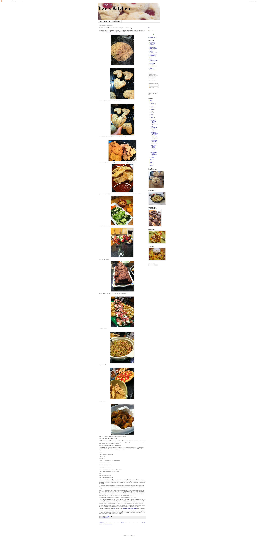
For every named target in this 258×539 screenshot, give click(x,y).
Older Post (143, 522)
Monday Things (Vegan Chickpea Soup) (154, 129)
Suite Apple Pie (152, 63)
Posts (151, 85)
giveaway (106, 517)
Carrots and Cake (152, 47)
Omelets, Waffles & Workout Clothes (154, 143)
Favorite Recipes (116, 21)
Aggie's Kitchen (152, 42)
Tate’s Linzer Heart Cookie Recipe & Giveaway (154, 150)
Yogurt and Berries (152, 69)
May (151, 114)
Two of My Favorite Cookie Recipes (153, 141)
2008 (151, 165)
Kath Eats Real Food (153, 54)
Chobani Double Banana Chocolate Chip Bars (153, 154)
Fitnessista (151, 51)
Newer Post (101, 522)
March (152, 117)
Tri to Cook (151, 64)
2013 (151, 101)
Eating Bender (152, 50)
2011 (151, 160)
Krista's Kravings (152, 55)
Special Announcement (153, 127)
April (152, 115)
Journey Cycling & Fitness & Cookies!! (153, 146)
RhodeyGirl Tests (152, 61)
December (153, 103)
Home (100, 21)
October (152, 106)
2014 (151, 100)
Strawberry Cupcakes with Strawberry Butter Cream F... (154, 137)
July (151, 111)
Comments (152, 87)
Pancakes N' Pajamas (153, 60)
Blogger (133, 535)
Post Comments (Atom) (108, 524)
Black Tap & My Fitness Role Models (153, 121)
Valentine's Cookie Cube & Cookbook (130, 508)
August (152, 109)
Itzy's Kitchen (114, 8)
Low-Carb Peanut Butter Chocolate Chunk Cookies (154, 133)
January (152, 157)
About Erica (107, 21)
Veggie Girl (151, 68)
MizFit (150, 59)
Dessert (103, 517)
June (152, 112)
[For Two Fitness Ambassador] (149, 27)
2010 (151, 162)
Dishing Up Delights (153, 48)
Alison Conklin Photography (152, 44)
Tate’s (108, 32)
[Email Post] (111, 516)
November (153, 104)
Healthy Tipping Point (153, 52)
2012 (151, 159)
